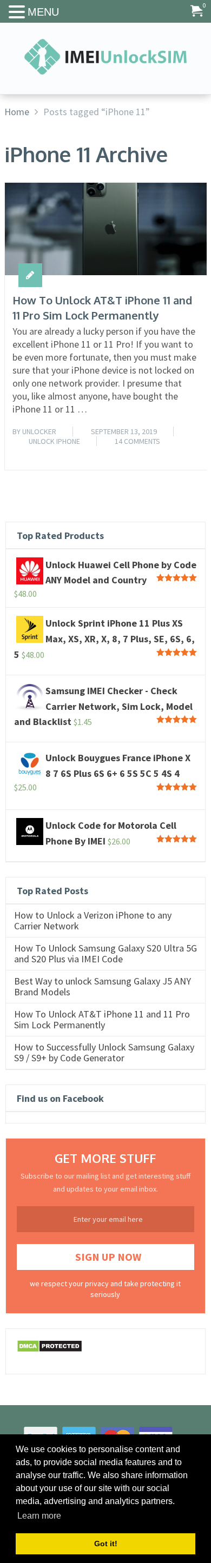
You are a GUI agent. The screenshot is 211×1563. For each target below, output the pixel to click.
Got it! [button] (105, 1543)
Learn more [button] (39, 1515)
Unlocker (39, 431)
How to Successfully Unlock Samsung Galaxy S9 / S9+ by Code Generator (104, 1052)
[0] (196, 12)
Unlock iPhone (54, 441)
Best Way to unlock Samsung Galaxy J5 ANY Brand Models (102, 986)
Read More (180, 450)
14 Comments (137, 441)
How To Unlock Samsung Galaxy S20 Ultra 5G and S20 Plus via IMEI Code (105, 954)
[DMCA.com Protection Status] (49, 1349)
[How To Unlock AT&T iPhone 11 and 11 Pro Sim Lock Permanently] (106, 229)
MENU (43, 12)
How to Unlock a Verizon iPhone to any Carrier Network (93, 921)
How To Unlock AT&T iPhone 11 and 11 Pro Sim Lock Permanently (102, 307)
